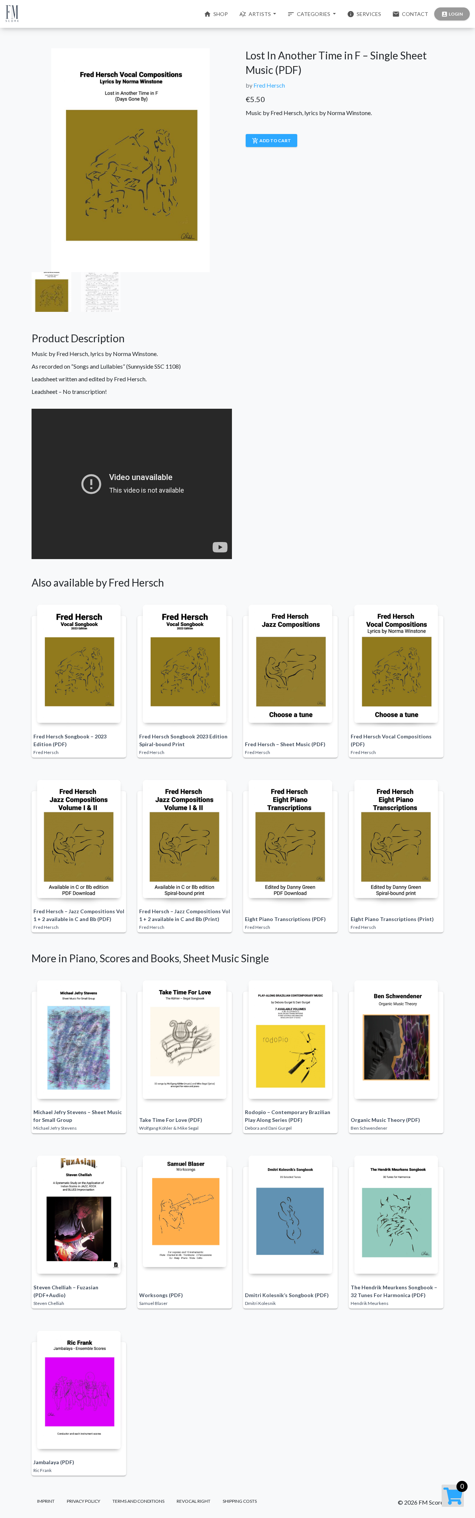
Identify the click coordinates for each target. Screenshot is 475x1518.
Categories (309, 14)
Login (452, 14)
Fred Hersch (269, 85)
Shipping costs (240, 1501)
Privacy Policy (83, 1501)
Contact (410, 14)
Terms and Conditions (138, 1501)
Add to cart (271, 141)
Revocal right (193, 1501)
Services (364, 14)
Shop (216, 14)
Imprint (46, 1501)
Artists (255, 14)
